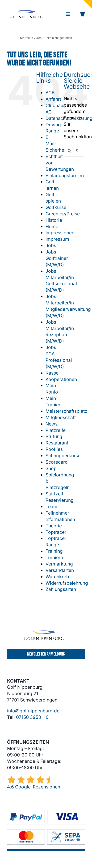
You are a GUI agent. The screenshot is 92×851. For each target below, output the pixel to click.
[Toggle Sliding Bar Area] (88, 4)
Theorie (54, 526)
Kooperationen (61, 379)
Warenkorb (57, 576)
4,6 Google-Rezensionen (33, 787)
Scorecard (57, 462)
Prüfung (54, 436)
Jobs (51, 245)
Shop (51, 468)
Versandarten (60, 570)
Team (51, 506)
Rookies (54, 449)
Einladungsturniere (65, 175)
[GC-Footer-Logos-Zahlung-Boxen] (46, 811)
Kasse (52, 373)
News (52, 424)
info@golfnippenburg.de (33, 711)
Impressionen (60, 232)
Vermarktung (59, 564)
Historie (54, 220)
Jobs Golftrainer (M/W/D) (57, 258)
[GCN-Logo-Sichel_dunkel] (26, 12)
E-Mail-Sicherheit (56, 143)
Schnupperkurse (63, 455)
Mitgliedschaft (61, 417)
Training (54, 551)
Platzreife (56, 430)
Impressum (57, 239)
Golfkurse (56, 207)
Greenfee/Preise (63, 214)
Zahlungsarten (61, 589)
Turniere (54, 557)
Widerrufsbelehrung (67, 583)
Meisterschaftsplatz (66, 411)
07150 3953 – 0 (32, 717)
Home (52, 226)
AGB (50, 92)
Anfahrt (53, 99)
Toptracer (56, 532)
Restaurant (57, 443)
